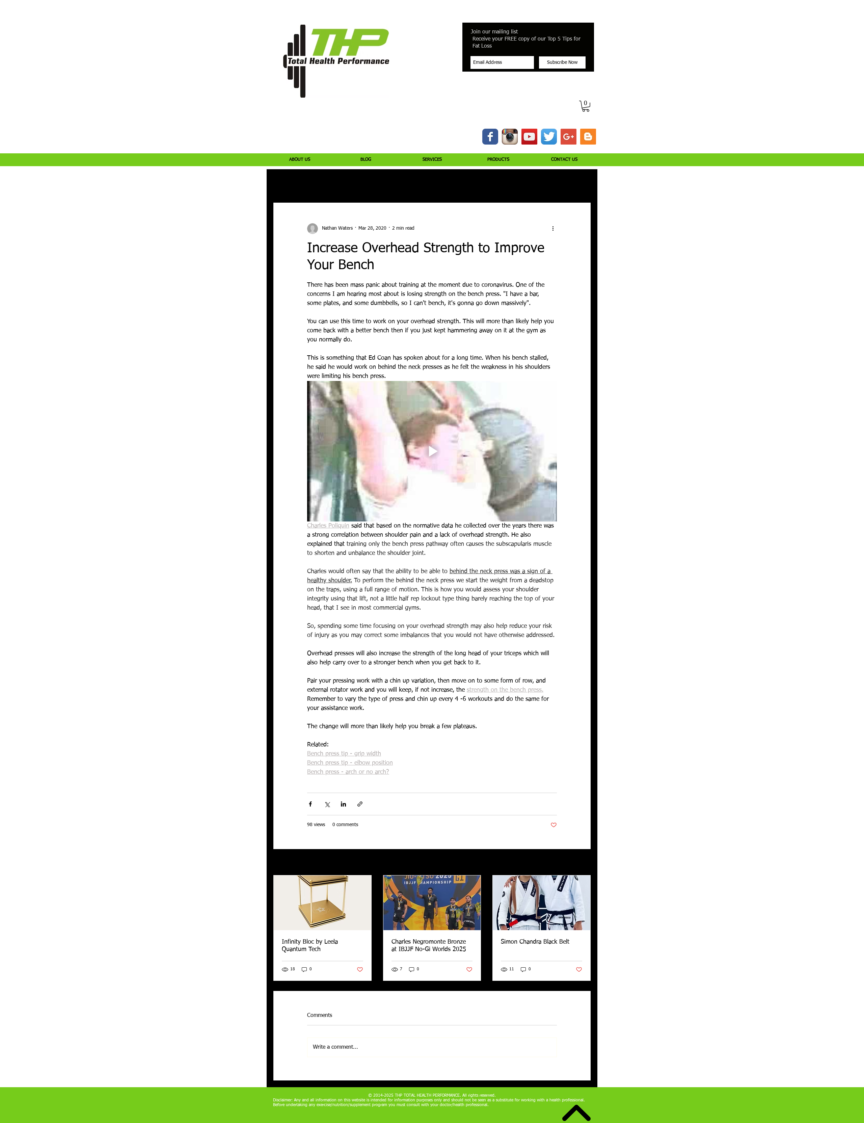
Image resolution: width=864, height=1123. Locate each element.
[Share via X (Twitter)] (327, 804)
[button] (585, 106)
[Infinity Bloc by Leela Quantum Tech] (322, 902)
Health (447, 182)
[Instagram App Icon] (510, 137)
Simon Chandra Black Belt (535, 942)
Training (338, 182)
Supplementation (409, 182)
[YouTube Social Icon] (529, 137)
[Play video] (432, 451)
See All (584, 862)
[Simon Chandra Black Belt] (541, 902)
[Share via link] (360, 804)
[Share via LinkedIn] (343, 804)
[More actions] (553, 229)
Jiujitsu (474, 182)
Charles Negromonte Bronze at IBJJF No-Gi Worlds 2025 (429, 945)
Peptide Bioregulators (517, 182)
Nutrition (369, 182)
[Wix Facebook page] (490, 137)
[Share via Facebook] (310, 804)
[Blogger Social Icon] (588, 137)
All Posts (282, 182)
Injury (310, 182)
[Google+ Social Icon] (568, 137)
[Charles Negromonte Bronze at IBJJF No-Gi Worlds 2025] (432, 902)
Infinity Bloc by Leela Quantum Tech (310, 945)
